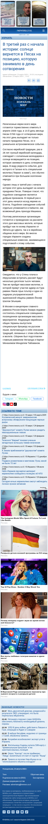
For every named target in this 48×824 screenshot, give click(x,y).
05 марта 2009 (40, 415)
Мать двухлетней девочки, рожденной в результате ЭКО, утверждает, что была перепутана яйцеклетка (23, 713)
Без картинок (38, 778)
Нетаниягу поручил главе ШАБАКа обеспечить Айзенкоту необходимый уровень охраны (23, 721)
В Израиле (7, 388)
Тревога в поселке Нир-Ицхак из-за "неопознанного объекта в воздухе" (21, 760)
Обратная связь (37, 774)
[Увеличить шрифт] (34, 80)
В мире (29, 415)
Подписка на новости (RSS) (14, 778)
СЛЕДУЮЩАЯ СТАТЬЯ (35, 388)
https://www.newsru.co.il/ (14, 415)
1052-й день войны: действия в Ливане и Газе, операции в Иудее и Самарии (24, 728)
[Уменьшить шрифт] (29, 80)
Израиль (7, 38)
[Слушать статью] (40, 80)
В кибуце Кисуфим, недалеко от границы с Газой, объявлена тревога (24, 734)
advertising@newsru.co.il (21, 784)
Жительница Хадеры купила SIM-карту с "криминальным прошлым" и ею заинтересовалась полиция (24, 747)
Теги (4, 774)
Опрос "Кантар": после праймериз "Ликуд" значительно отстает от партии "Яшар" (24, 754)
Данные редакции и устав (14, 781)
